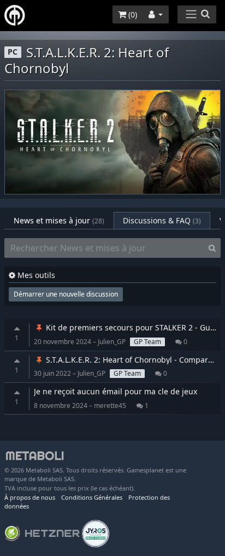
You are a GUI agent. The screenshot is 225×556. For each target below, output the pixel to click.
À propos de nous (29, 497)
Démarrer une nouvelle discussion (66, 294)
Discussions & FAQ (162, 220)
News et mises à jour (59, 220)
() (131, 14)
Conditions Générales (91, 497)
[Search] (212, 248)
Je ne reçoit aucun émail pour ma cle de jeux (115, 391)
